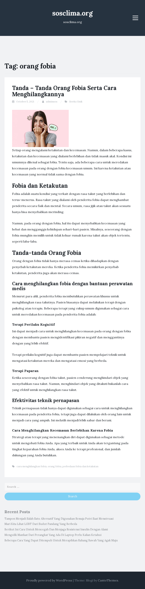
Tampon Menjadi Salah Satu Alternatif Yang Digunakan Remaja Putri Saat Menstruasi (59, 518)
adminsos (51, 101)
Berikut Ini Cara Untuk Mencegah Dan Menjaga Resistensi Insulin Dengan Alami (56, 529)
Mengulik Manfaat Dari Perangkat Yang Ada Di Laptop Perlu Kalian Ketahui (53, 535)
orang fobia (54, 466)
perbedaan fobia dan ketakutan (80, 466)
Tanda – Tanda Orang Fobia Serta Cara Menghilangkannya (64, 91)
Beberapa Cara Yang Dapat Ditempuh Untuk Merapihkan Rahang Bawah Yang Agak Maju (61, 540)
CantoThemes (108, 580)
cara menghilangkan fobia (32, 466)
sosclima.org (72, 13)
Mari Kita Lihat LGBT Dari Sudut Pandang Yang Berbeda (41, 524)
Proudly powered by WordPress (49, 580)
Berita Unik (76, 101)
